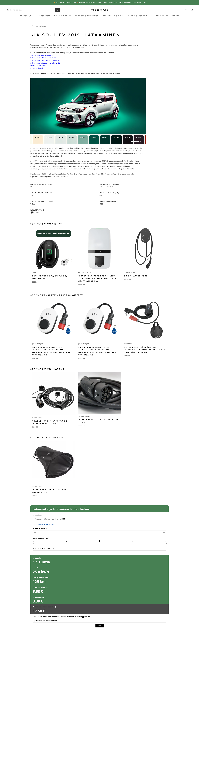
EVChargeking (84, 416)
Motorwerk (128, 344)
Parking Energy (84, 272)
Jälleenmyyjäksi (160, 16)
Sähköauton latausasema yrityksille (44, 60)
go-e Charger (129, 272)
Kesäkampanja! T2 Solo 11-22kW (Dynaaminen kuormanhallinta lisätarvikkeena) (97, 278)
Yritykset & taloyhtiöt (86, 16)
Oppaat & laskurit (137, 16)
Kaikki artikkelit (36, 68)
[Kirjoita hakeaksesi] (30, 10)
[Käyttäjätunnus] (186, 10)
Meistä (175, 16)
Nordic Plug (37, 417)
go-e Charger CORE (136, 276)
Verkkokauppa (26, 16)
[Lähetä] (57, 9)
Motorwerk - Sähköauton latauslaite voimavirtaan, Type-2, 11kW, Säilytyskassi (144, 349)
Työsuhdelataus (62, 16)
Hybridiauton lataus (38, 65)
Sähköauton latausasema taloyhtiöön (45, 63)
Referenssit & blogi (113, 16)
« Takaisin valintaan (38, 26)
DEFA (34, 272)
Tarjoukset (44, 16)
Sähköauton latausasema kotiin (43, 58)
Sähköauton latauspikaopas (41, 55)
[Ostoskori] (191, 10)
